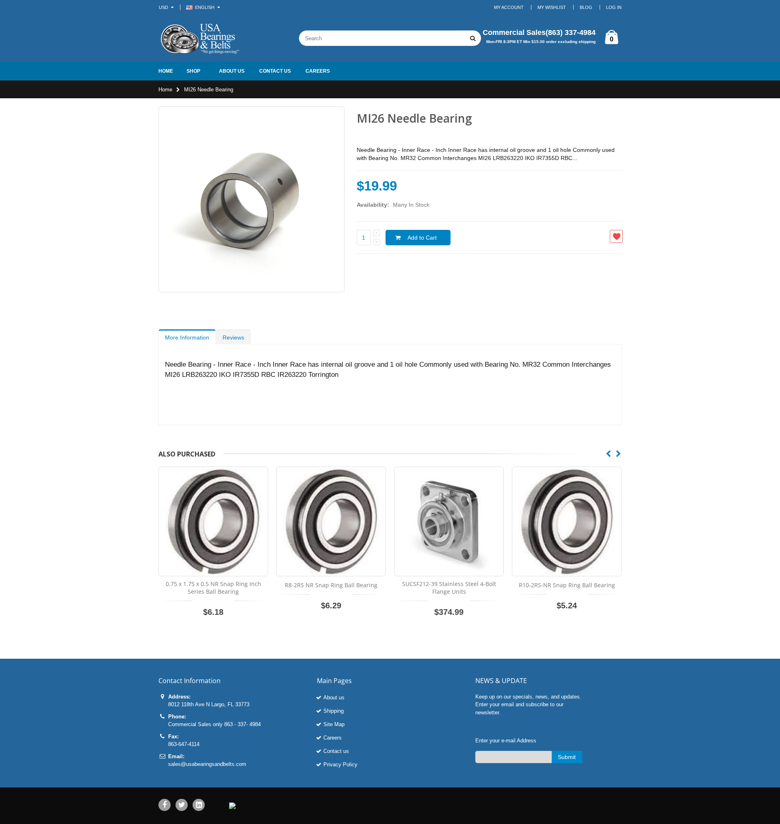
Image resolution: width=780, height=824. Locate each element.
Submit (567, 757)
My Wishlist (551, 7)
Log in (614, 7)
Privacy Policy (340, 764)
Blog (586, 7)
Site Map (333, 724)
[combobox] (378, 38)
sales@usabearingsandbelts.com (207, 764)
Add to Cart (422, 237)
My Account (509, 7)
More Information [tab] (187, 337)
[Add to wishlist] (616, 236)
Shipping (333, 711)
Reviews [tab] (233, 337)
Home (165, 90)
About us (333, 697)
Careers (332, 738)
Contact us (336, 751)
